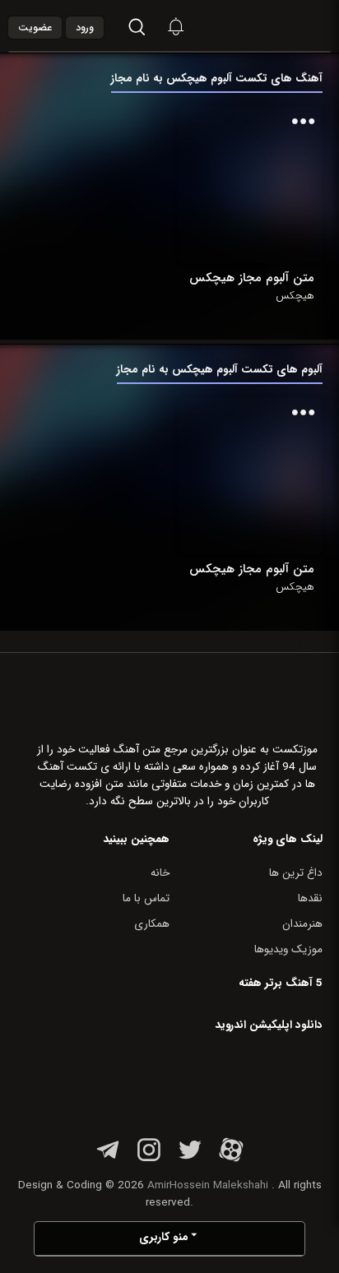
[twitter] (190, 1159)
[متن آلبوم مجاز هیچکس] (250, 184)
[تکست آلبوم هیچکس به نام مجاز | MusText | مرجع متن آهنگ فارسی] (286, 26)
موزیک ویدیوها (288, 949)
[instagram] (149, 1159)
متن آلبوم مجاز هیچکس (251, 278)
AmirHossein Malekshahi (207, 1185)
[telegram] (107, 1159)
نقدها (310, 898)
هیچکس (295, 296)
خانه (160, 873)
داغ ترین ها (296, 873)
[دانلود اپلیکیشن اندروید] (219, 1081)
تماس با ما (146, 898)
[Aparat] (231, 1159)
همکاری (152, 924)
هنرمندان (302, 924)
